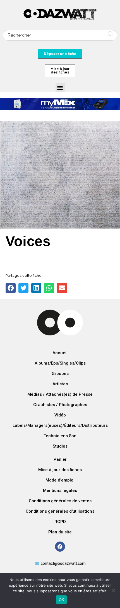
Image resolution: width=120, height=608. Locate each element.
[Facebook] (60, 547)
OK (61, 599)
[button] (60, 87)
